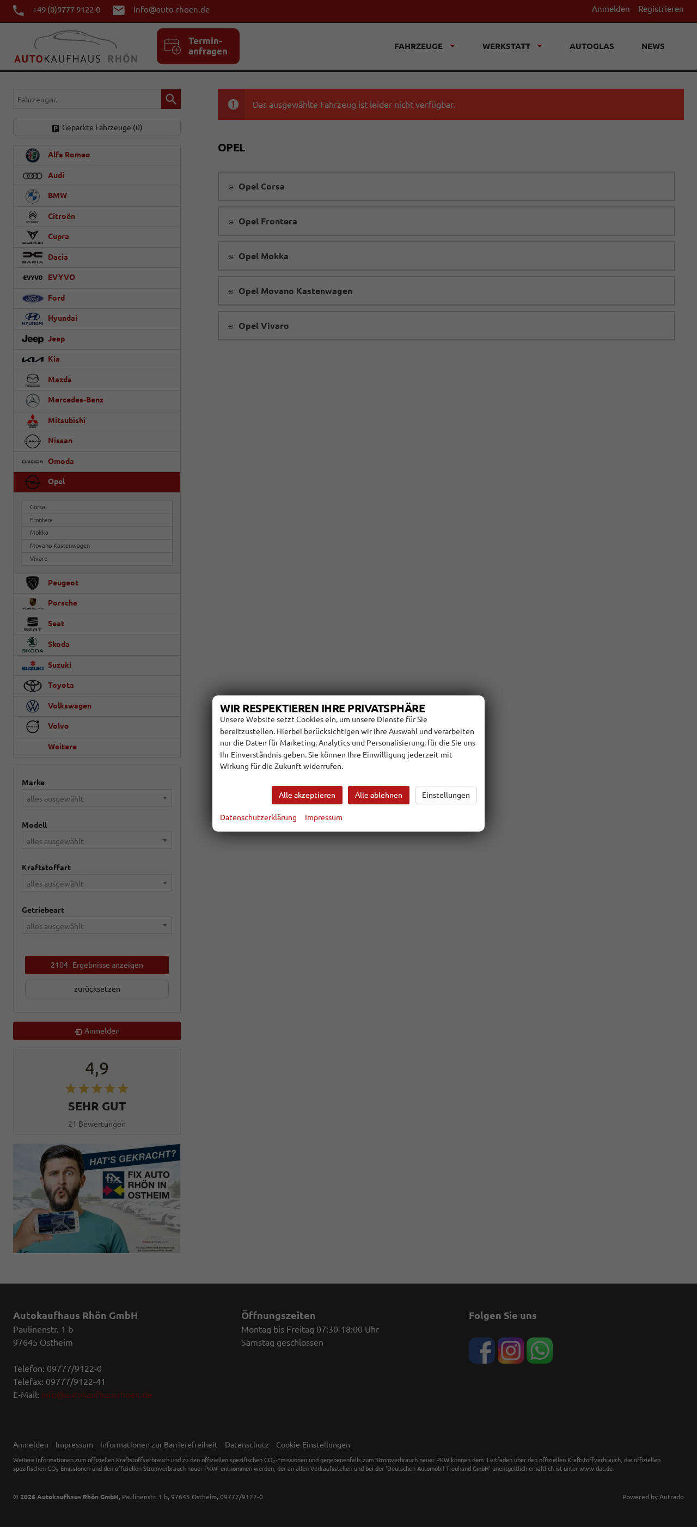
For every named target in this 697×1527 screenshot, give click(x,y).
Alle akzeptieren (307, 795)
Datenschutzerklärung (258, 817)
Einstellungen (446, 795)
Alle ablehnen (378, 795)
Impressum (324, 817)
